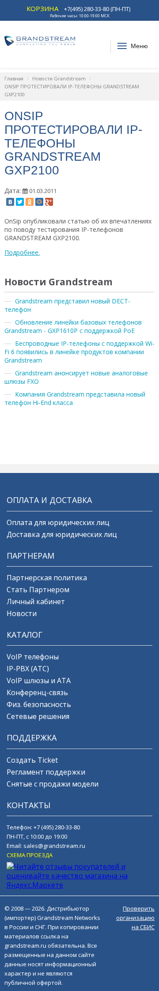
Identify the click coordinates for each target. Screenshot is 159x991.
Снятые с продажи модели (52, 784)
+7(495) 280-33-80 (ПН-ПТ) (97, 9)
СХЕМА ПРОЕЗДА (30, 855)
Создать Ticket (32, 760)
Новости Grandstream (59, 78)
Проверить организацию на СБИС (135, 917)
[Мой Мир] (39, 202)
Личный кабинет (36, 601)
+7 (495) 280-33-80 (57, 827)
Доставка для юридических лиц (62, 534)
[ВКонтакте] (10, 202)
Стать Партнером (38, 589)
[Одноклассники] (30, 202)
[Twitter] (20, 202)
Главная (13, 78)
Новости (22, 613)
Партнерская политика (47, 577)
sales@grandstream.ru (54, 846)
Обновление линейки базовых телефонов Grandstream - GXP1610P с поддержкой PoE (73, 326)
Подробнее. (22, 252)
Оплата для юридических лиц (58, 522)
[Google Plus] (49, 202)
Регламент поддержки (46, 772)
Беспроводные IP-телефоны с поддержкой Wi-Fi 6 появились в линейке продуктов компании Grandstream (79, 351)
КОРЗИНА (42, 8)
